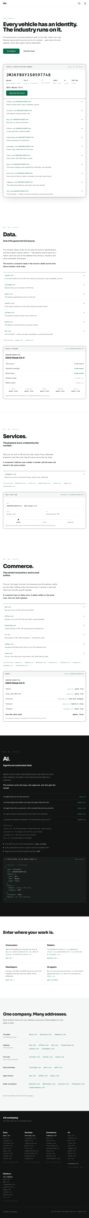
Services (15, 436)
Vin (5, 3)
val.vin (71, 1158)
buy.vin (9, 952)
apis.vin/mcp (52, 980)
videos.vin (7, 1192)
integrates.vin (9, 1184)
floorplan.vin (65, 662)
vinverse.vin (73, 1163)
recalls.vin (8, 1153)
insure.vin (34, 1049)
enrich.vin (29, 340)
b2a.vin (71, 971)
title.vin (31, 483)
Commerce (18, 566)
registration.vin (44, 483)
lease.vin (18, 662)
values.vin (27, 954)
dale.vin (71, 1141)
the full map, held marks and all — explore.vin (68, 1211)
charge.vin (29, 1158)
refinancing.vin (52, 1148)
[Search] (79, 3)
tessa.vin (72, 1156)
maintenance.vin (9, 486)
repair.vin (67, 483)
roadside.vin (30, 1156)
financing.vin (67, 1045)
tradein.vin (29, 662)
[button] (85, 3)
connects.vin (8, 1187)
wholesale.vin (41, 662)
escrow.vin (76, 662)
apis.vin (9, 980)
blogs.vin (7, 1189)
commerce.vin (60, 1035)
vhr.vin (29, 952)
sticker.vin (34, 1057)
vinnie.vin (72, 1138)
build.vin (7, 1148)
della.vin (72, 1153)
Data (9, 234)
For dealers (11, 51)
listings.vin (35, 1067)
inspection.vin (20, 483)
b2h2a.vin (60, 974)
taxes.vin (59, 1057)
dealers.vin (64, 949)
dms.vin (6, 1182)
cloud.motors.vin (22, 665)
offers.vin (10, 954)
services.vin (45, 1035)
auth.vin (58, 1067)
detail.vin (57, 483)
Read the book (29, 51)
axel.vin (71, 1146)
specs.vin (7, 1151)
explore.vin (8, 1194)
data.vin (33, 1035)
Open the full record (17, 93)
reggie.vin (72, 1148)
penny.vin (72, 1151)
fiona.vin (72, 1143)
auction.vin (53, 662)
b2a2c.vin (51, 976)
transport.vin (54, 954)
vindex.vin (18, 340)
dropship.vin (8, 665)
